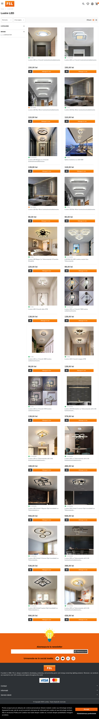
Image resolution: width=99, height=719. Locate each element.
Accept (86, 709)
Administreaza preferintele (86, 713)
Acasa (2, 9)
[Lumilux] (9, 4)
